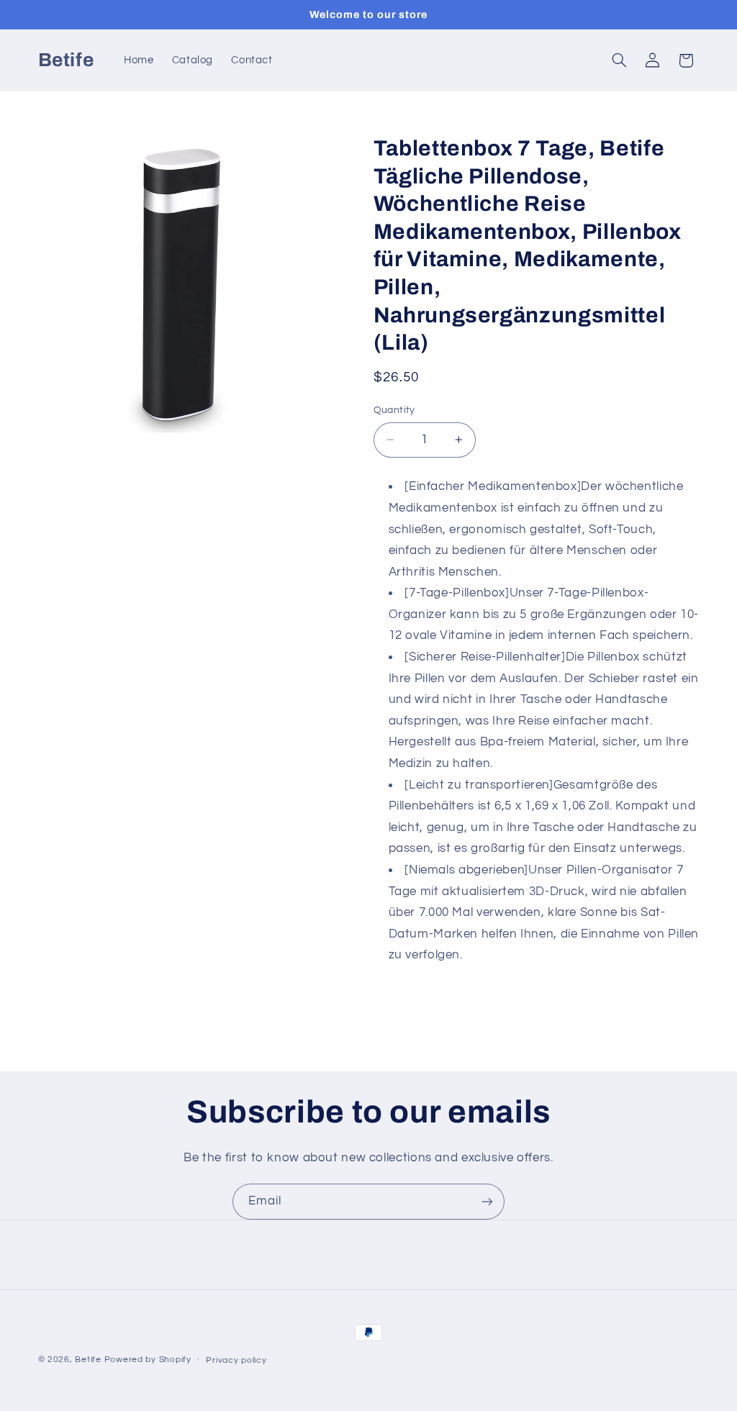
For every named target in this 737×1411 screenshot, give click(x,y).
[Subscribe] (487, 1201)
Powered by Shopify (147, 1360)
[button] (619, 60)
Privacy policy (236, 1360)
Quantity (394, 410)
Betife (88, 1360)
